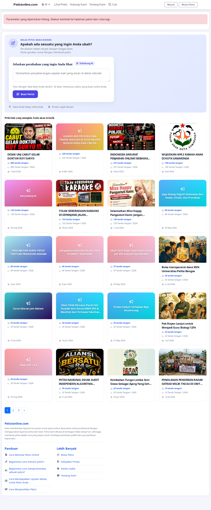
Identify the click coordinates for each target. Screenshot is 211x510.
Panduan (11, 448)
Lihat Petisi (60, 4)
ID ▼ (47, 4)
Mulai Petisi (188, 4)
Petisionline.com (25, 4)
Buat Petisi (27, 94)
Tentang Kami (97, 4)
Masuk (171, 4)
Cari (114, 4)
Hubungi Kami (78, 4)
